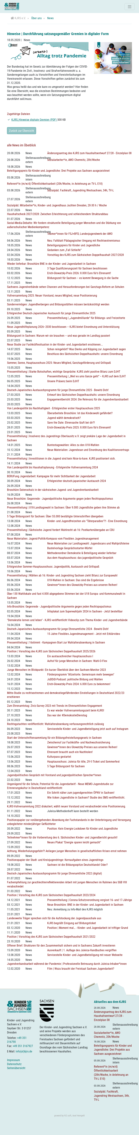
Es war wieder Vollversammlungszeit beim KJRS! (75, 710)
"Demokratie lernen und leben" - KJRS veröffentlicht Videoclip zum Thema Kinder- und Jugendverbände (67, 620)
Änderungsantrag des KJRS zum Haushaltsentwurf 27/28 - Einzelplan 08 (89, 153)
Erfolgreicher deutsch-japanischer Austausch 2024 (76, 481)
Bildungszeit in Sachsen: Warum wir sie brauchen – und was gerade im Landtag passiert (58, 335)
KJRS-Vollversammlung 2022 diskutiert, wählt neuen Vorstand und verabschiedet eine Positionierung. (66, 806)
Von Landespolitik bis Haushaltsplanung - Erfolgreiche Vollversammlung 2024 (52, 467)
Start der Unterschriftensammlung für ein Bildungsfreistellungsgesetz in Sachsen (54, 737)
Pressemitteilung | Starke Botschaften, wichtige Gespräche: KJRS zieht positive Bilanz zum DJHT (63, 371)
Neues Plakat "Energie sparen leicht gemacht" (74, 842)
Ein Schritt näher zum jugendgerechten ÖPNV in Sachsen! (80, 792)
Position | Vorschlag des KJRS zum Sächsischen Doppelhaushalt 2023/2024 (51, 895)
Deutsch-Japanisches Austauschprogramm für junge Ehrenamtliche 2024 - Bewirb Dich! (58, 629)
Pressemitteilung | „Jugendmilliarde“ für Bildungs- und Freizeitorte (86, 318)
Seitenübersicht (16, 1068)
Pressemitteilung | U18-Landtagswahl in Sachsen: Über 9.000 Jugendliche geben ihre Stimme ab (63, 507)
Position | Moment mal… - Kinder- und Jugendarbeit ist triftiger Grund (87, 928)
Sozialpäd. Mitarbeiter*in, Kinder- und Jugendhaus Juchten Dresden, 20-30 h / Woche (57, 205)
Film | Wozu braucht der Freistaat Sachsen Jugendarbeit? (80, 968)
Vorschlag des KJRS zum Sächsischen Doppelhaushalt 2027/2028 (85, 255)
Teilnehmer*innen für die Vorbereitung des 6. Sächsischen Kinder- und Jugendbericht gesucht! (62, 837)
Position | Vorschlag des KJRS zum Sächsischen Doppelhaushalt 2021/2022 (51, 936)
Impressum (13, 1060)
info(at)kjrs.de (24, 1051)
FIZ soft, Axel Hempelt (74, 1115)
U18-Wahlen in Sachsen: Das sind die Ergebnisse (75, 580)
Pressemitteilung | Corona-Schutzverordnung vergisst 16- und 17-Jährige (89, 900)
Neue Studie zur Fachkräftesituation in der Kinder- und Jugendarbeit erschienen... (55, 344)
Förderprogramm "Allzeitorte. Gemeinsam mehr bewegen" (80, 674)
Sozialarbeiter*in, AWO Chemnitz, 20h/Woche (73, 160)
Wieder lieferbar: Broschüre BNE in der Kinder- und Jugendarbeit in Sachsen (51, 263)
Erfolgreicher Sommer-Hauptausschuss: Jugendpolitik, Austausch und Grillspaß (53, 566)
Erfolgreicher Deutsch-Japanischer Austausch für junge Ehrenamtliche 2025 (51, 313)
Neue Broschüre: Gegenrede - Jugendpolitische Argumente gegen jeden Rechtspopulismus (60, 498)
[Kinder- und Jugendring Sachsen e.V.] (11, 6)
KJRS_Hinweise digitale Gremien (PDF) (34, 119)
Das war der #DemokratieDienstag (67, 715)
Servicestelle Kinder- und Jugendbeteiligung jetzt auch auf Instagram (87, 729)
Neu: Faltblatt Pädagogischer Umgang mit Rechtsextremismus (83, 240)
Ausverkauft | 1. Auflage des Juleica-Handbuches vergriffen (82, 950)
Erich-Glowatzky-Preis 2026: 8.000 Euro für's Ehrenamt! (79, 273)
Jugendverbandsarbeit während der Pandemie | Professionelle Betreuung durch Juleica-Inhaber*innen (67, 963)
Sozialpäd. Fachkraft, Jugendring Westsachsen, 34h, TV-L (80, 190)
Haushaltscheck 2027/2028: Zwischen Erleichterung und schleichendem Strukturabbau (57, 214)
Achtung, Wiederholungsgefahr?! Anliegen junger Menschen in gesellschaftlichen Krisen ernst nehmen (67, 851)
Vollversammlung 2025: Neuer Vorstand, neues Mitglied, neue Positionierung (52, 295)
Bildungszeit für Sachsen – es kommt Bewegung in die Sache (83, 278)
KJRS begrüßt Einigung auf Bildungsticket (71, 923)
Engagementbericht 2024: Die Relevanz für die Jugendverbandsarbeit (88, 399)
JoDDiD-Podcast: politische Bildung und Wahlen (75, 679)
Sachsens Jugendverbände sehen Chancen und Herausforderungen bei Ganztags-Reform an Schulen (65, 287)
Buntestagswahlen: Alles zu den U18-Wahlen (73, 445)
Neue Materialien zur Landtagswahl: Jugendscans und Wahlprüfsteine (88, 543)
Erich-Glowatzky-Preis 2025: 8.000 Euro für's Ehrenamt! (79, 427)
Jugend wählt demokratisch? (64, 418)
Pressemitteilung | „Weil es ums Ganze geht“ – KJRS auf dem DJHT (86, 376)
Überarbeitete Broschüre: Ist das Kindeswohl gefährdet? (80, 413)
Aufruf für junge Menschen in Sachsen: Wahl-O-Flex (77, 661)
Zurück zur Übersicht (21, 130)
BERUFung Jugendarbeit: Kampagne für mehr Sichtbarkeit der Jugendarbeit (51, 476)
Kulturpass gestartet (59, 756)
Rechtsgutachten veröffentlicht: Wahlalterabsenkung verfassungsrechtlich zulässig (55, 724)
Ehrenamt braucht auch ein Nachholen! (70, 752)
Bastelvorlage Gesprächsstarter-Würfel (69, 548)
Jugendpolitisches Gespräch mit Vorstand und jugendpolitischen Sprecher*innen (54, 775)
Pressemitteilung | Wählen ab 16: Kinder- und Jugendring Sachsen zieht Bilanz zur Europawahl (62, 575)
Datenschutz (14, 1064)
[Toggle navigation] (130, 6)
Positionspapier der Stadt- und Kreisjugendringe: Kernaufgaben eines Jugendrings (55, 860)
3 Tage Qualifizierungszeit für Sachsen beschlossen (77, 268)
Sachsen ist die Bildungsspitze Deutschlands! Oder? (77, 864)
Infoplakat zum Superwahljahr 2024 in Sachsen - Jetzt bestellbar (85, 611)
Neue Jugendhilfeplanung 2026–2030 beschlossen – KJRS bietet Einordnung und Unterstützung (63, 327)
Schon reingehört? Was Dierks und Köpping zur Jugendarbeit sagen (86, 349)
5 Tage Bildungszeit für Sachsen (66, 766)
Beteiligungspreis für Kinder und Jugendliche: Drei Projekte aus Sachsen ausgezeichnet (58, 170)
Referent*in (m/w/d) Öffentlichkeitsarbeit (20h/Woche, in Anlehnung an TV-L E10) (55, 183)
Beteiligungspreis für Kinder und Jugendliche (73, 245)
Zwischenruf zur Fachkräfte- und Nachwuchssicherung (78, 742)
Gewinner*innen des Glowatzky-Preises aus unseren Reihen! (82, 585)
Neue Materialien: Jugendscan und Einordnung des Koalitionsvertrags (88, 450)
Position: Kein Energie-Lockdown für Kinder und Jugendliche (82, 828)
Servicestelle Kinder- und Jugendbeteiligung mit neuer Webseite (85, 955)
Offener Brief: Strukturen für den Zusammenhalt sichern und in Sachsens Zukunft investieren (61, 945)
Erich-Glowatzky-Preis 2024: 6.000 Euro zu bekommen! (78, 684)
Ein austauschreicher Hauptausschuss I (70, 656)
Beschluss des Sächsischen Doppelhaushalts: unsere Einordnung (85, 354)
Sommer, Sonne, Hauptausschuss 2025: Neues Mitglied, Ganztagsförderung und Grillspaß (59, 362)
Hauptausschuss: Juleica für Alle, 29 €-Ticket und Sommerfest (83, 761)
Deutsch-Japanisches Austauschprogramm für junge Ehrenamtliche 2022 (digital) (54, 873)
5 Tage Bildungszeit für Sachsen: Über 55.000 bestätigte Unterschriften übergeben (55, 516)
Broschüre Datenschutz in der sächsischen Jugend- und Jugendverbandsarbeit (53, 490)
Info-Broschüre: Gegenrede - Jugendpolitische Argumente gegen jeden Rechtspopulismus (59, 606)
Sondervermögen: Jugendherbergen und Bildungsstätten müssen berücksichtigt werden (58, 304)
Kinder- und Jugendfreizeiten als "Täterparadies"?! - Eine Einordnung (87, 521)
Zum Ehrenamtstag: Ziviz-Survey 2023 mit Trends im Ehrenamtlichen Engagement (54, 705)
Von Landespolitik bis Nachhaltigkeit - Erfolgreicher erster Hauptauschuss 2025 (53, 408)
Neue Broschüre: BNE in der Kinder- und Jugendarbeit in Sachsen (85, 904)
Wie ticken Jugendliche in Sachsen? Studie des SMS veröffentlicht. (86, 797)
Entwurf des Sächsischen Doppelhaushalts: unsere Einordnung (83, 394)
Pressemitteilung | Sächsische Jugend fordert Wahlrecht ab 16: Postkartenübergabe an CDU (60, 530)
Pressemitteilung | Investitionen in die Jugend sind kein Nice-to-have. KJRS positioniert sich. (61, 458)
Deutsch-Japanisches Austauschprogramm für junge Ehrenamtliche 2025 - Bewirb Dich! (58, 390)
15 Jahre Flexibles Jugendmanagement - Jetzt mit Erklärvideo (83, 634)
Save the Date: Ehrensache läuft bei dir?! (71, 422)
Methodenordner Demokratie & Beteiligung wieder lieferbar (81, 553)
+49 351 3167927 (23, 1046)
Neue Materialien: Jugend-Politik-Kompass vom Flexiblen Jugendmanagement (53, 538)
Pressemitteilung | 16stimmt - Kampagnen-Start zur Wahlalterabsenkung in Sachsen (56, 642)
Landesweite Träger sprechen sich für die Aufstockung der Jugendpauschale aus (54, 918)
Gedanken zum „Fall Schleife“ (64, 250)
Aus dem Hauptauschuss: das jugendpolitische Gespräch (80, 557)
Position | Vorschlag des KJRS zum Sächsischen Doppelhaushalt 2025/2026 (51, 651)
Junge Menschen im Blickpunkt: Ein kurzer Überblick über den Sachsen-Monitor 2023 (56, 669)
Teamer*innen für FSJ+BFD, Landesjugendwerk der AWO (80, 233)
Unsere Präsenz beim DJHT (63, 381)
